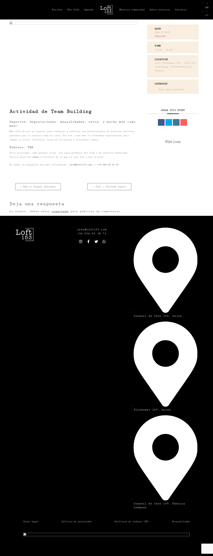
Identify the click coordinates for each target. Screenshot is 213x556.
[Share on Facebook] (161, 122)
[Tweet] (168, 122)
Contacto (181, 9)
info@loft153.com (80, 164)
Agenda (88, 9)
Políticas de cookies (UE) (132, 521)
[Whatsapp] (104, 241)
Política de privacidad (77, 521)
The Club (73, 9)
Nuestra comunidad (132, 9)
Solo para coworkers (172, 89)
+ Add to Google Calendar (38, 186)
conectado (60, 211)
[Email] (183, 122)
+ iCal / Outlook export (109, 186)
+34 (80, 233)
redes (35, 157)
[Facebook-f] (88, 241)
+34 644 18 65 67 (107, 164)
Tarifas (57, 9)
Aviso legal (30, 521)
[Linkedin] (176, 122)
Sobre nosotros (160, 9)
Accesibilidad (181, 521)
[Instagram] (80, 241)
